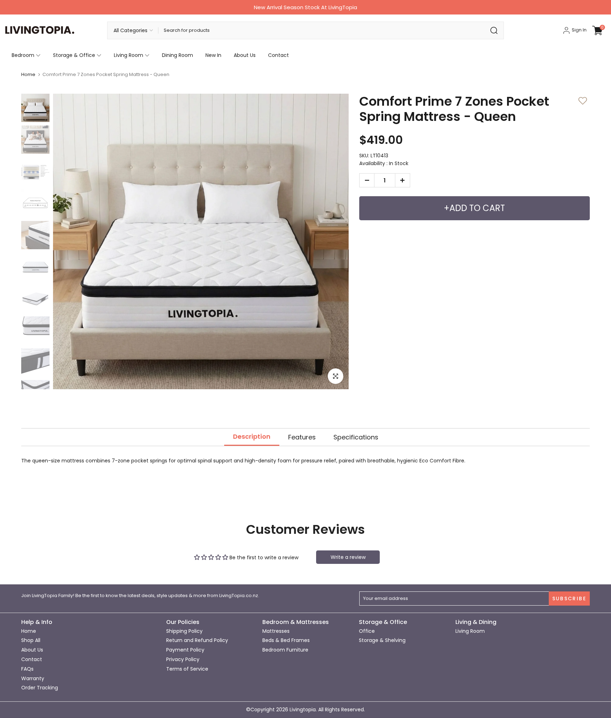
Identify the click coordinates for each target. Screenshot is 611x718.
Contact (278, 55)
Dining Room (177, 55)
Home (28, 74)
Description (251, 436)
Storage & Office (74, 55)
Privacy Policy (182, 659)
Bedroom (23, 55)
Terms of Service (187, 668)
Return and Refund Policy (197, 640)
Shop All (30, 640)
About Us (245, 55)
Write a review (348, 557)
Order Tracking (39, 687)
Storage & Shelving (382, 640)
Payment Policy (185, 649)
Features (302, 436)
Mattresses (276, 631)
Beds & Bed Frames (286, 640)
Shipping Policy (184, 631)
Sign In (579, 30)
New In (213, 55)
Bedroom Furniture (285, 649)
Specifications (355, 436)
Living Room (128, 55)
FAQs (27, 668)
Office (367, 631)
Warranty (32, 678)
